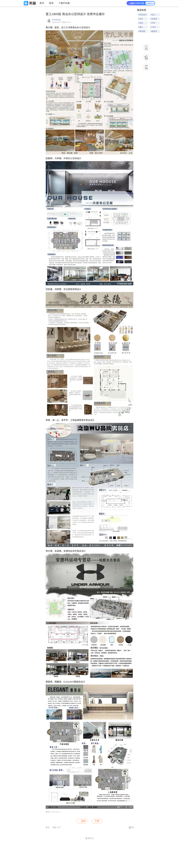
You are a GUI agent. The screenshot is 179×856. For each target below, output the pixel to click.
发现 (51, 3)
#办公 (153, 15)
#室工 (141, 27)
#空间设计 (143, 15)
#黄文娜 (142, 31)
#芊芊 (153, 23)
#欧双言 (154, 31)
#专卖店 (154, 19)
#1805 (153, 27)
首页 (42, 3)
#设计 (141, 19)
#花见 (141, 23)
